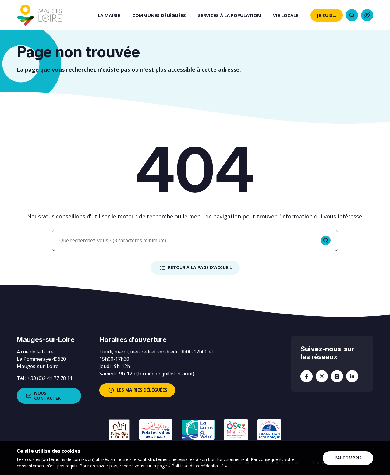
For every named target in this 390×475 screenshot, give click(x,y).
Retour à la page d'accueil (200, 267)
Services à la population (229, 15)
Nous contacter (47, 395)
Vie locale (285, 15)
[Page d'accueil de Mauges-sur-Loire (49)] (39, 15)
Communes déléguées (159, 15)
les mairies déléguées (142, 390)
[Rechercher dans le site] (352, 15)
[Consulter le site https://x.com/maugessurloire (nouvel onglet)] (322, 376)
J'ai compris (348, 458)
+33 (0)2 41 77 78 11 (50, 378)
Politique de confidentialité (198, 466)
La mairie (109, 15)
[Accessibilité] (367, 15)
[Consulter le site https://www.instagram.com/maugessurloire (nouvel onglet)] (337, 376)
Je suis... (326, 15)
